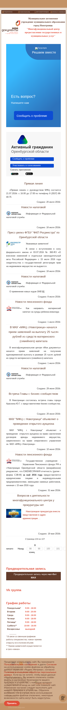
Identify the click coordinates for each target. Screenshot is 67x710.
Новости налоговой (33, 209)
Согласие (52, 664)
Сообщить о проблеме (32, 115)
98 (30, 551)
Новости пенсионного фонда (33, 304)
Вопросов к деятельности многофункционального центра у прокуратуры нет (33, 502)
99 (39, 551)
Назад (21, 551)
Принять (12, 703)
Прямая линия (33, 185)
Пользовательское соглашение (20, 664)
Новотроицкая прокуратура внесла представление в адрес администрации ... (41, 517)
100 (48, 551)
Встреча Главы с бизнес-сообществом (33, 395)
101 (58, 551)
